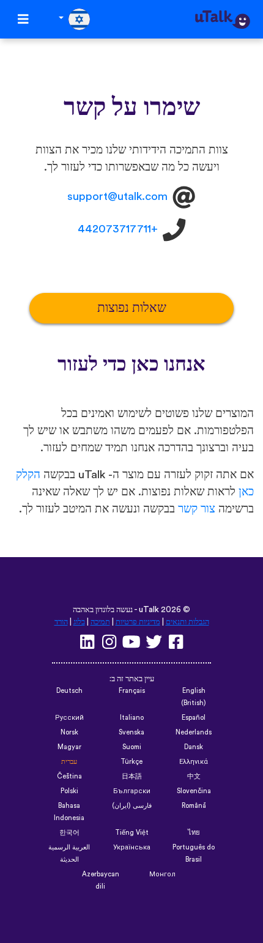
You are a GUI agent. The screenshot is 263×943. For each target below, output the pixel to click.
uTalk (149, 609)
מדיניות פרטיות (138, 622)
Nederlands (194, 732)
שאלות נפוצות (131, 307)
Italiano (132, 717)
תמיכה (100, 622)
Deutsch (69, 690)
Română (194, 805)
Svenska (131, 732)
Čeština (69, 776)
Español (194, 717)
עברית (69, 761)
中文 (194, 776)
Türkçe (131, 761)
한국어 (69, 832)
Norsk (69, 732)
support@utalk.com (117, 196)
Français (132, 690)
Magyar (69, 747)
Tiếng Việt (132, 832)
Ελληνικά (193, 761)
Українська (131, 847)
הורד (61, 622)
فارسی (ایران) (132, 805)
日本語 (132, 776)
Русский (69, 717)
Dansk (193, 747)
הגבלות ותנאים (187, 622)
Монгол (162, 874)
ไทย (194, 832)
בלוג (79, 622)
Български (131, 791)
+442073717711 (118, 229)
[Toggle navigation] (23, 19)
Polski (69, 791)
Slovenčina (194, 791)
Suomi (131, 747)
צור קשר (196, 509)
